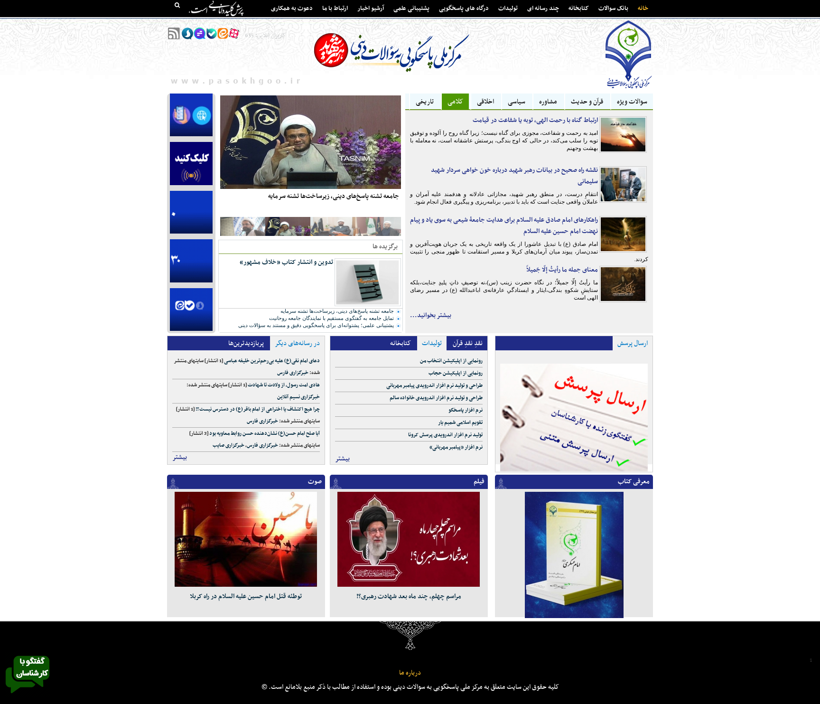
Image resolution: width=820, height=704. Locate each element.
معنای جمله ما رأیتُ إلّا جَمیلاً (562, 269)
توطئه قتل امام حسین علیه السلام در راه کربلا (246, 596)
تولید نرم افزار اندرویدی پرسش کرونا (445, 435)
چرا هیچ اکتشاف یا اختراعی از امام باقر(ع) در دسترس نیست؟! (258, 409)
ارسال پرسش (632, 343)
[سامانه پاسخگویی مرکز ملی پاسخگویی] (27, 696)
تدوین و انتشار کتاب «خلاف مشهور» (286, 262)
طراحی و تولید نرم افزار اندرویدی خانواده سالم (436, 398)
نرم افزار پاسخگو (465, 410)
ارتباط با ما (335, 8)
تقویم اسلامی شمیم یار (460, 422)
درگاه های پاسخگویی (464, 8)
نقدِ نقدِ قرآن (468, 343)
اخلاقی (485, 102)
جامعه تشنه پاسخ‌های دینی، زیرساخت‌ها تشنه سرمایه (333, 196)
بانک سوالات (613, 8)
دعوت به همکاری (292, 8)
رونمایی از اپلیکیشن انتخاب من (451, 361)
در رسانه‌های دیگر (297, 343)
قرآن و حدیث (587, 102)
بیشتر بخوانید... (430, 315)
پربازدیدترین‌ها (246, 343)
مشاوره (548, 102)
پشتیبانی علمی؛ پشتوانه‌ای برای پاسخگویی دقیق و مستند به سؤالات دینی (316, 325)
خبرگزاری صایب (228, 445)
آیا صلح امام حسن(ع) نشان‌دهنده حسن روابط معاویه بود (264, 433)
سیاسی (516, 102)
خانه (643, 8)
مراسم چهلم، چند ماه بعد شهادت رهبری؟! (408, 596)
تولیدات (508, 8)
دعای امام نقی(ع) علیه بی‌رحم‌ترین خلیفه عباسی (272, 361)
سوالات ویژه (632, 102)
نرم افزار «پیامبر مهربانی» (456, 447)
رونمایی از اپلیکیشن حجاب (456, 373)
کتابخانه (578, 8)
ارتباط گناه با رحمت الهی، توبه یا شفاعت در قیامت (535, 120)
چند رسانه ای (543, 8)
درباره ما (410, 673)
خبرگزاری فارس (292, 372)
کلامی (455, 102)
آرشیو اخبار (370, 8)
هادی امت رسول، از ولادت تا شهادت (284, 385)
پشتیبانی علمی (411, 8)
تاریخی (425, 102)
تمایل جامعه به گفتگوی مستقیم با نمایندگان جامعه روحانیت (331, 318)
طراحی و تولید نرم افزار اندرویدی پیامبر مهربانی (434, 385)
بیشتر (179, 457)
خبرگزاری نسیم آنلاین (298, 397)
